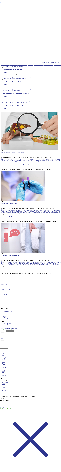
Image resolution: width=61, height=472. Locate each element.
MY (6, 408)
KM (9, 408)
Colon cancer (4, 385)
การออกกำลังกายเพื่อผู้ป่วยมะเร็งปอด (9, 216)
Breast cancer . (4, 387)
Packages (57, 62)
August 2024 (3, 370)
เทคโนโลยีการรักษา (5, 389)
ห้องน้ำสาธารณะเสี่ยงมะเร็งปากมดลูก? (10, 255)
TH (1, 408)
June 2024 (3, 372)
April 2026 (3, 354)
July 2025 (3, 361)
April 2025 (3, 364)
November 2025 (4, 358)
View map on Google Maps (6, 313)
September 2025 (4, 360)
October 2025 (4, 359)
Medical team (50, 62)
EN (3, 407)
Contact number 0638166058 (7, 311)
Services (43, 62)
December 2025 (4, 357)
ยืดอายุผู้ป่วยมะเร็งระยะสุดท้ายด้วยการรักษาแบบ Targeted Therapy (16, 164)
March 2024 (3, 374)
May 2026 (3, 353)
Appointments (54, 62)
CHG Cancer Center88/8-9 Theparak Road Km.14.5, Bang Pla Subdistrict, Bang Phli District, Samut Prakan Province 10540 (17, 310)
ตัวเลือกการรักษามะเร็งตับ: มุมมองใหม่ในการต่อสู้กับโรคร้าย (15, 93)
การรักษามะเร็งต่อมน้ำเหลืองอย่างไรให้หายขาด (12, 81)
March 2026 (3, 355)
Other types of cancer (5, 382)
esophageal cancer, (4, 386)
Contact (60, 62)
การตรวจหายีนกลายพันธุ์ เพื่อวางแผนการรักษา (11, 69)
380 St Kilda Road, (2, 397)
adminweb (3, 71)
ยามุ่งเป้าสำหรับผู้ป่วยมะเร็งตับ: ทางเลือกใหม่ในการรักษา (14, 152)
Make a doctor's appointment (6, 318)
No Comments (4, 72)
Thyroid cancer (4, 388)
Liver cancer (3, 383)
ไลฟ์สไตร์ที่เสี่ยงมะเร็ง (5, 390)
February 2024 (4, 375)
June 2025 (3, 362)
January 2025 (4, 366)
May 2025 (3, 363)
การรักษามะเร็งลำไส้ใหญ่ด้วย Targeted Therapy (12, 105)
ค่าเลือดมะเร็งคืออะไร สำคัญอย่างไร (9, 203)
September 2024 (4, 369)
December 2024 (4, 367)
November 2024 (4, 368)
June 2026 (3, 352)
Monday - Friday (2, 400)
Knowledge (46, 62)
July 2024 (3, 371)
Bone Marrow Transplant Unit (6, 323)
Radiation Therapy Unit (5, 324)
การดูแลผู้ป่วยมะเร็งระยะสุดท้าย (8, 268)
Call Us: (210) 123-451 (3, 398)
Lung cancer (3, 384)
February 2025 (4, 365)
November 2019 (4, 376)
